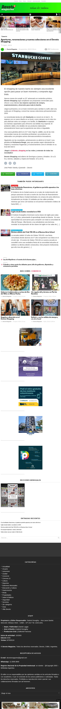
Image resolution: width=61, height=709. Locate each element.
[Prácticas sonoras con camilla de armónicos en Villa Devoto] (53, 22)
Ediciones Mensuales (9, 585)
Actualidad (14, 185)
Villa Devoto (6, 609)
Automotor (6, 571)
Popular (33, 8)
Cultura (4, 581)
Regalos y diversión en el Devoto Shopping (10, 318)
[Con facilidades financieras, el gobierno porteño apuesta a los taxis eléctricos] (5, 188)
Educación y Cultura (17, 209)
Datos (24, 1)
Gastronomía (7, 590)
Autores (16, 1)
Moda (4, 593)
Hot (38, 8)
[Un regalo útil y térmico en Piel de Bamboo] (45, 282)
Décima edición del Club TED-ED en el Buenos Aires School (22, 30)
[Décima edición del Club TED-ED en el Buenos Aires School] (22, 22)
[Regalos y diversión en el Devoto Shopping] (15, 307)
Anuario (5, 569)
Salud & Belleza (7, 597)
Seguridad (6, 600)
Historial (29, 1)
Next (60, 24)
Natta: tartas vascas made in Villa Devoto (11, 532)
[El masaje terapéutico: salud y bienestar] (37, 22)
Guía (20, 1)
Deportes (5, 583)
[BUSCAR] (59, 14)
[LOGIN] (30, 14)
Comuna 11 (6, 578)
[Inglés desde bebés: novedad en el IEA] (7, 22)
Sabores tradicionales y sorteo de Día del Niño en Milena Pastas (15, 293)
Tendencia (44, 8)
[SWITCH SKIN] (57, 14)
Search (58, 538)
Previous (1, 24)
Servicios (5, 602)
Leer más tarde (36, 1)
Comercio (36, 271)
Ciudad (4, 574)
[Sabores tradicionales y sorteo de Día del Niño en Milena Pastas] (15, 282)
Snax (4, 607)
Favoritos (43, 1)
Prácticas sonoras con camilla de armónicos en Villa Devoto (53, 30)
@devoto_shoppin (18, 150)
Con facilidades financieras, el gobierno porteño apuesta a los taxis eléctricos (21, 522)
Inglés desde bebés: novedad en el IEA (26, 212)
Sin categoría (7, 604)
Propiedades (6, 595)
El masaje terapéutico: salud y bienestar (11, 529)
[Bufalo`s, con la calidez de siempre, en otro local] (45, 307)
